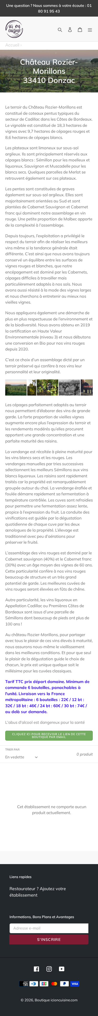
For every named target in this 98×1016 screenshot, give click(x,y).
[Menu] (90, 29)
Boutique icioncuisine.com (56, 1000)
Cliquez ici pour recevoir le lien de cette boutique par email (49, 735)
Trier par (12, 749)
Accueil (13, 45)
